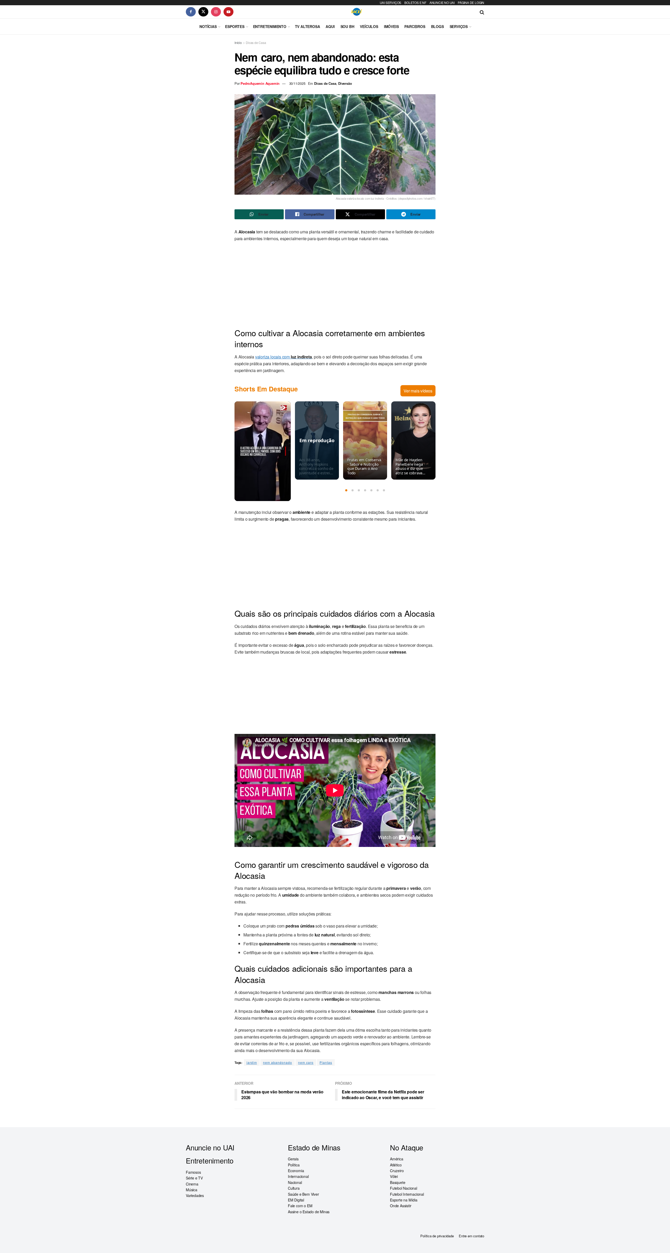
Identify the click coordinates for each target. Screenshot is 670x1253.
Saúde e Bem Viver (303, 1194)
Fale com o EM (300, 1205)
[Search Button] (482, 11)
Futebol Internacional (407, 1194)
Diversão (345, 83)
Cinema (192, 1184)
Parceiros (414, 26)
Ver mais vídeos (418, 391)
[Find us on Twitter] (203, 11)
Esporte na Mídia (403, 1200)
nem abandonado (277, 1062)
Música (191, 1189)
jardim (252, 1062)
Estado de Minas (314, 1147)
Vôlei (394, 1176)
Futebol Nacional (403, 1188)
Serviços (459, 26)
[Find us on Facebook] (191, 11)
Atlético (395, 1164)
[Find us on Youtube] (228, 11)
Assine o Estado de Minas (309, 1211)
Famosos (193, 1172)
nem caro (306, 1062)
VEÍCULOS (369, 26)
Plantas (326, 1062)
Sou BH (347, 26)
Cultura (294, 1188)
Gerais (293, 1158)
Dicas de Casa (256, 42)
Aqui (330, 26)
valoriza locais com (283, 357)
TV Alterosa (307, 26)
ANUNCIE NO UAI (442, 2)
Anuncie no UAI (210, 1147)
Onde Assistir (400, 1205)
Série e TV (194, 1178)
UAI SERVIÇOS (390, 2)
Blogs (437, 26)
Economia (296, 1170)
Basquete (397, 1182)
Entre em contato (471, 1235)
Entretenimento (269, 26)
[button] (346, 490)
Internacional (298, 1176)
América (396, 1158)
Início (238, 42)
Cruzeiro (397, 1170)
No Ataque (406, 1147)
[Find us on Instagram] (216, 11)
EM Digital (296, 1200)
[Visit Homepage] (356, 12)
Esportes (234, 26)
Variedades (195, 1195)
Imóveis (391, 26)
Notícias (207, 26)
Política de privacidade (437, 1235)
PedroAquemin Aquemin (260, 83)
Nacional (295, 1182)
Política (293, 1164)
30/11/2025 (297, 83)
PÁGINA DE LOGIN (471, 2)
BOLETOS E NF (415, 2)
